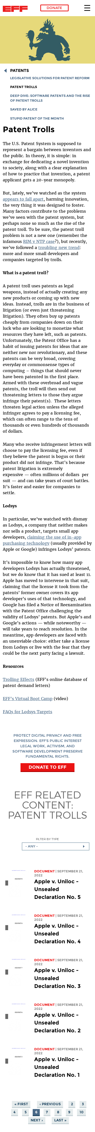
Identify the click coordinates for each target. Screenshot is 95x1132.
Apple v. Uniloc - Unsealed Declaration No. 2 (57, 1023)
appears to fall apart (23, 199)
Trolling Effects (18, 679)
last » (60, 1120)
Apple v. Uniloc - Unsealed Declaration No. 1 (57, 1067)
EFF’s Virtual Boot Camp (27, 698)
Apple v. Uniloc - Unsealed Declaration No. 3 (57, 978)
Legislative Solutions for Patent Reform (49, 78)
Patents (19, 70)
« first (21, 1104)
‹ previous (50, 1104)
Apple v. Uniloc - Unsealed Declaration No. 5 (57, 889)
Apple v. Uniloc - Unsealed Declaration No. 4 (57, 934)
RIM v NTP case (39, 241)
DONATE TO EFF (47, 767)
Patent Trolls (23, 87)
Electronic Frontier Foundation (16, 9)
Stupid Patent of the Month (37, 118)
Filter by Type (47, 839)
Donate (54, 8)
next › (37, 1120)
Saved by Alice (23, 109)
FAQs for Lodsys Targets (27, 711)
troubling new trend (59, 247)
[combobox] (55, 846)
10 (82, 1112)
